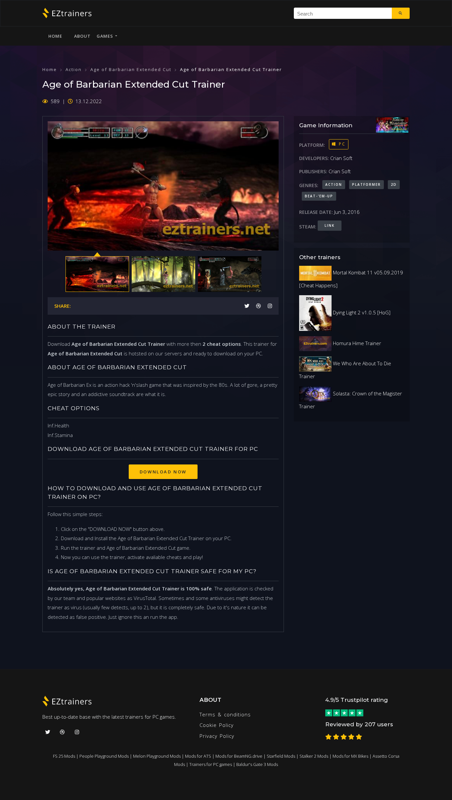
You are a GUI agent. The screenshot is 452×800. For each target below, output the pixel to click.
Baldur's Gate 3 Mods (257, 764)
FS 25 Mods (64, 756)
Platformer (366, 184)
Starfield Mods (281, 756)
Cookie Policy (217, 725)
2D (394, 184)
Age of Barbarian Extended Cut (130, 69)
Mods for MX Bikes (350, 756)
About (82, 36)
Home (55, 36)
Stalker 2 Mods (313, 756)
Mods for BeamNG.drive (238, 756)
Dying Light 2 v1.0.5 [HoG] (361, 312)
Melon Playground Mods (157, 756)
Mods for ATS (198, 756)
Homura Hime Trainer (356, 343)
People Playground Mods (104, 756)
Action (74, 69)
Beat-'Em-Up (319, 196)
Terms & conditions (225, 714)
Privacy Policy (217, 736)
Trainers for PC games (210, 764)
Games (106, 36)
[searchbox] (345, 13)
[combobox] (343, 13)
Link (330, 225)
